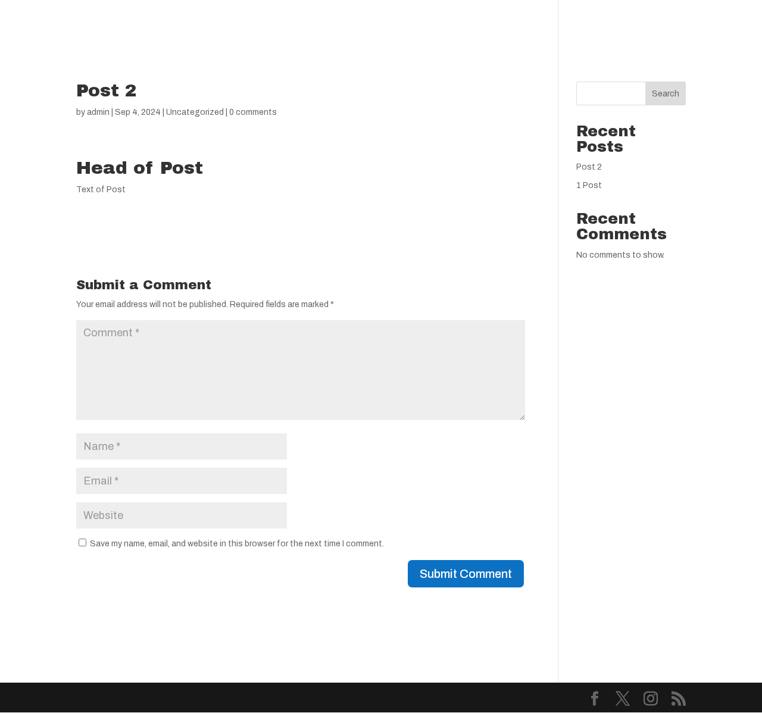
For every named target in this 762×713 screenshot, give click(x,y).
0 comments (253, 112)
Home (258, 24)
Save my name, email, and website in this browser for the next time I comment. (237, 543)
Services (313, 24)
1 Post (589, 185)
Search (665, 93)
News (430, 24)
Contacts (489, 24)
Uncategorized (195, 112)
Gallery (377, 24)
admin (98, 112)
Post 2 (589, 166)
